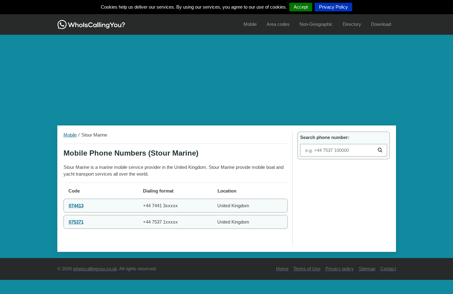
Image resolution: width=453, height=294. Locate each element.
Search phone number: (324, 137)
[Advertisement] (226, 78)
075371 (76, 221)
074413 (76, 205)
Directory (352, 24)
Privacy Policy (333, 7)
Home (282, 268)
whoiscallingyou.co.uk (95, 268)
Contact (388, 268)
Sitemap (367, 268)
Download (381, 24)
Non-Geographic (316, 24)
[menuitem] (250, 24)
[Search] (380, 150)
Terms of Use (306, 268)
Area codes (278, 24)
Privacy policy (339, 268)
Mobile (250, 24)
